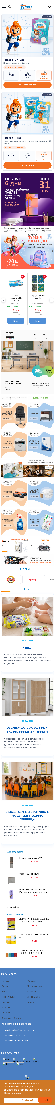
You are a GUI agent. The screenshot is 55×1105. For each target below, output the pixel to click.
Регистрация (8, 997)
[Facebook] (5, 1046)
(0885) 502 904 (21, 1040)
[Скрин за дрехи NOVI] (11, 878)
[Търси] (10, 7)
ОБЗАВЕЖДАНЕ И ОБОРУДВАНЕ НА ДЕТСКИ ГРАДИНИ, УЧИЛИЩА (28, 815)
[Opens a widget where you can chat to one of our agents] (45, 1100)
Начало (5, 981)
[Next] (52, 251)
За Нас (5, 986)
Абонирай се (13, 907)
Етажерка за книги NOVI (30, 858)
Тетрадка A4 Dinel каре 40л (37, 297)
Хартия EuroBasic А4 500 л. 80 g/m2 (34, 936)
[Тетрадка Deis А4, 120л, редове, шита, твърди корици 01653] (11, 955)
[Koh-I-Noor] (10, 579)
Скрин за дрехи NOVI (29, 874)
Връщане (32, 991)
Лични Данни (34, 997)
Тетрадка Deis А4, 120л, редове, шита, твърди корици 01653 (31, 951)
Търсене (6, 1007)
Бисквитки (7, 1013)
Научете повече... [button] (13, 1093)
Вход (4, 991)
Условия (32, 981)
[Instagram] (16, 1046)
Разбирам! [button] (27, 1100)
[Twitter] (11, 1046)
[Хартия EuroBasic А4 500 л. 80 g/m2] (11, 939)
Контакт (6, 1002)
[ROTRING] (32, 579)
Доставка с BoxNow (11, 1018)
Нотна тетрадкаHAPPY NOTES (15, 298)
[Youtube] (22, 1046)
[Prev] (3, 251)
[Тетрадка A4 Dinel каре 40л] (38, 283)
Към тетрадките (27, 84)
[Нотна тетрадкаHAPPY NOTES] (16, 283)
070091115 (20, 1035)
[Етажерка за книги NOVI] (11, 863)
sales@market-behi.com (23, 1030)
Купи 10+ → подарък (15, 67)
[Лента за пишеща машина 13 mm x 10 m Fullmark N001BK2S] (11, 924)
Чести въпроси (35, 986)
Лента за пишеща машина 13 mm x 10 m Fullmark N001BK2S (34, 920)
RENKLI (27, 647)
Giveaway (32, 1002)
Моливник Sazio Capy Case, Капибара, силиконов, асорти (33, 890)
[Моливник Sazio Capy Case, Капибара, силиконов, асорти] (11, 894)
